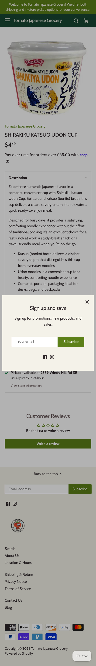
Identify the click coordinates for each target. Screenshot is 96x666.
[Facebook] (45, 356)
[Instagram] (52, 356)
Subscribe (71, 341)
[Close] (87, 302)
